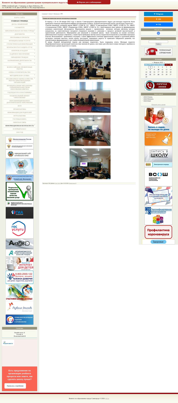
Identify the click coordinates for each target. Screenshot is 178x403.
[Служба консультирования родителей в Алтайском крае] (19, 324)
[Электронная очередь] (158, 166)
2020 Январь (148, 97)
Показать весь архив (158, 104)
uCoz (107, 398)
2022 (50, 14)
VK (159, 24)
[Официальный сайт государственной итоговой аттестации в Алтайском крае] (19, 218)
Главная (44, 14)
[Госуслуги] (19, 238)
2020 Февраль (148, 99)
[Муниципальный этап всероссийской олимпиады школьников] (158, 185)
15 (150, 72)
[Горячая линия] (158, 90)
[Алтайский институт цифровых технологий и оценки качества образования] (19, 248)
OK (159, 19)
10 (158, 69)
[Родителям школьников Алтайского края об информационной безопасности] (19, 270)
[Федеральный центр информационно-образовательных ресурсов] (19, 206)
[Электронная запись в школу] (158, 161)
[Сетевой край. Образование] (19, 181)
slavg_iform (57, 183)
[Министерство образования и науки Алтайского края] (19, 174)
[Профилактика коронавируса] (158, 238)
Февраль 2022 (158, 62)
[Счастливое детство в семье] (19, 300)
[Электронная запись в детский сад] (158, 131)
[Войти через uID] (158, 33)
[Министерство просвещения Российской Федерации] (19, 143)
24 (158, 74)
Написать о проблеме (15, 386)
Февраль (56, 14)
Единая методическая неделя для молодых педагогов (59, 18)
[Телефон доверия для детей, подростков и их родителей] (19, 283)
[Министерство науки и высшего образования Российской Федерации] (19, 148)
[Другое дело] (158, 244)
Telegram (159, 14)
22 (150, 74)
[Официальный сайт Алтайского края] (19, 157)
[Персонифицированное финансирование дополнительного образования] (158, 224)
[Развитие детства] (19, 313)
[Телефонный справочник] (158, 55)
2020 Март (147, 101)
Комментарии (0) (72, 183)
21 (146, 74)
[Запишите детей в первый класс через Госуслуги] (158, 145)
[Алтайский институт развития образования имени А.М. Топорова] (19, 256)
